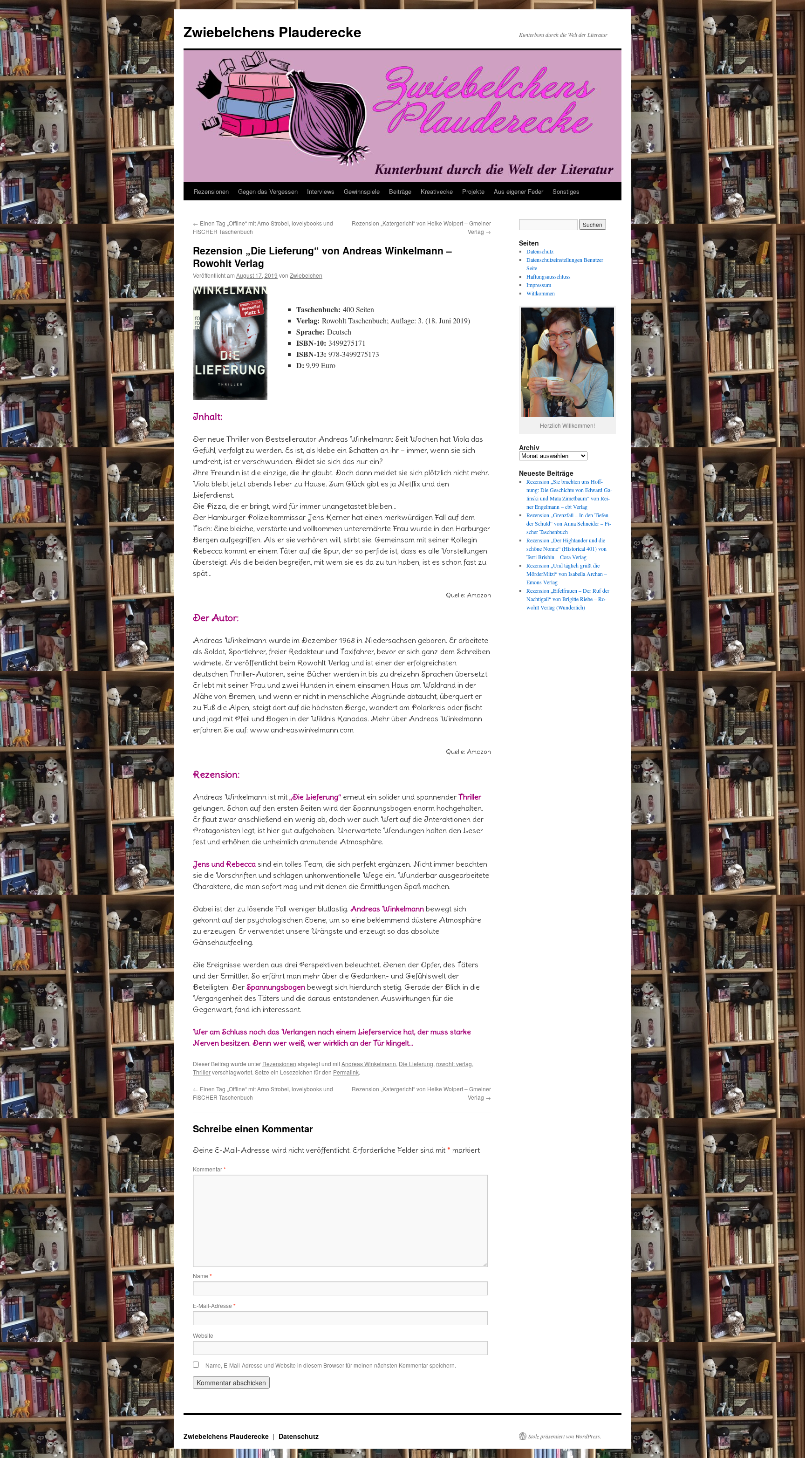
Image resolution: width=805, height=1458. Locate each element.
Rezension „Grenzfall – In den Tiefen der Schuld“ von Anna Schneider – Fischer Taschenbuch (568, 523)
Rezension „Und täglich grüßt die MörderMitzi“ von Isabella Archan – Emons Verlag (566, 573)
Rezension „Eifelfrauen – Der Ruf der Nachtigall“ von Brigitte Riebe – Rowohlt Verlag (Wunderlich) (567, 599)
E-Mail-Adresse (214, 1305)
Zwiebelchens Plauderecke (273, 31)
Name (202, 1276)
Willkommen (540, 293)
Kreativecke (437, 191)
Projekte (473, 191)
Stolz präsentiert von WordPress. (564, 1436)
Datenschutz (539, 251)
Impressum (538, 284)
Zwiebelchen (306, 275)
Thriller (202, 1072)
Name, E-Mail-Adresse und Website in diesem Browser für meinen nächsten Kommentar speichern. (330, 1365)
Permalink (346, 1072)
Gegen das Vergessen (268, 191)
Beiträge (400, 191)
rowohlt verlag (454, 1064)
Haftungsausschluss (548, 276)
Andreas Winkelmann (368, 1064)
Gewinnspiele (362, 191)
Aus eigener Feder (518, 191)
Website (203, 1335)
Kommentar (209, 1169)
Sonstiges (566, 191)
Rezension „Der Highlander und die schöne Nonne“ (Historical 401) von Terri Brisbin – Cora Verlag (566, 548)
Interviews (320, 191)
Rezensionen (211, 191)
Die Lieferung (416, 1064)
